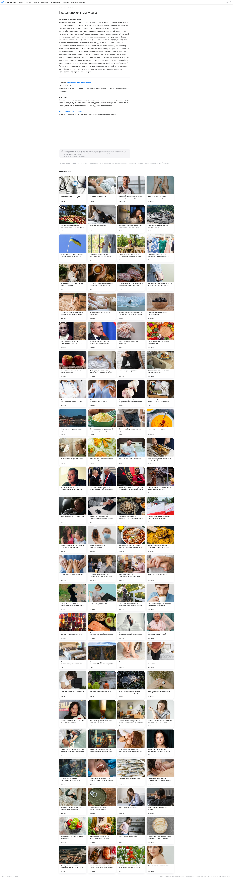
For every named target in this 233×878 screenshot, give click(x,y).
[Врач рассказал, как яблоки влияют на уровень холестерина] (72, 219)
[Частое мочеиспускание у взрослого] (160, 655)
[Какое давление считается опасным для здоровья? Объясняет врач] (72, 190)
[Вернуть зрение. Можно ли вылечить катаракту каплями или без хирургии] (131, 743)
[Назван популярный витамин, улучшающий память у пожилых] (131, 248)
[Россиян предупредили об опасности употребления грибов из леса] (131, 510)
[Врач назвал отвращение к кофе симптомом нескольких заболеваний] (160, 597)
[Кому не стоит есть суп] (160, 422)
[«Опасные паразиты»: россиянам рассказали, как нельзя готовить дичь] (131, 277)
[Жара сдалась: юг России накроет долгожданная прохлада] (160, 481)
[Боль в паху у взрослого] (102, 597)
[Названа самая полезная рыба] (131, 772)
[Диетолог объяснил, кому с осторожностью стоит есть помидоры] (102, 830)
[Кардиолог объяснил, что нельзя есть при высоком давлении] (102, 277)
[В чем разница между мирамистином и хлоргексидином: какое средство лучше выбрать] (102, 539)
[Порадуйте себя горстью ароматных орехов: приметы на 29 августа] (72, 859)
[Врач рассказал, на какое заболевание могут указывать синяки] (160, 190)
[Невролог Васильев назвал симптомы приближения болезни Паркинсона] (131, 597)
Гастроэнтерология (75, 7)
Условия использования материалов (174, 876)
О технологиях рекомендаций (204, 876)
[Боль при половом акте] (102, 219)
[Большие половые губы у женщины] (102, 190)
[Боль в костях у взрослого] (160, 568)
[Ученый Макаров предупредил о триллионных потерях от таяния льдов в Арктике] (131, 306)
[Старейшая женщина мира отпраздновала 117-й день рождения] (160, 626)
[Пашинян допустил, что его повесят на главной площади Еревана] (102, 335)
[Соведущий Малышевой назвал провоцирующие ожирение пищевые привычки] (160, 830)
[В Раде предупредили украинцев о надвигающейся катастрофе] (72, 248)
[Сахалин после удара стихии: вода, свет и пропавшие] (72, 422)
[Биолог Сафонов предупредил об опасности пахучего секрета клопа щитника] (160, 714)
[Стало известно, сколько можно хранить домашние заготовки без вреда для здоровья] (102, 859)
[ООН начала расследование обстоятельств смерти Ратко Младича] (72, 481)
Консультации (63, 7)
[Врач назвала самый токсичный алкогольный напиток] (102, 714)
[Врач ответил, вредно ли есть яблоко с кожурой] (72, 364)
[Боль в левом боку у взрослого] (131, 452)
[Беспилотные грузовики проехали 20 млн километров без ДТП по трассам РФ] (102, 655)
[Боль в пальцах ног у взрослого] (72, 568)
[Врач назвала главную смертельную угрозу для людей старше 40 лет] (102, 626)
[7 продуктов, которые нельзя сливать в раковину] (160, 364)
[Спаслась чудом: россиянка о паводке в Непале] (102, 685)
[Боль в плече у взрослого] (131, 801)
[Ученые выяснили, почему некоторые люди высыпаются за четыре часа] (131, 626)
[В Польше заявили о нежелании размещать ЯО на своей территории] (160, 510)
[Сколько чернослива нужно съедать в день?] (160, 306)
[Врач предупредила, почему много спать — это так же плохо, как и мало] (102, 364)
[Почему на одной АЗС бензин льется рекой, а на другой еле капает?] (102, 743)
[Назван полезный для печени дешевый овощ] (160, 335)
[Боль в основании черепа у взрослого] (160, 801)
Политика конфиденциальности (221, 876)
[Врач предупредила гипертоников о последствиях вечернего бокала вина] (131, 568)
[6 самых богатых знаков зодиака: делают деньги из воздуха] (131, 190)
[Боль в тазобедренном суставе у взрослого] (131, 422)
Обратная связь (190, 876)
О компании (8, 876)
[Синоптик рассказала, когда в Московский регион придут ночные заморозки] (131, 685)
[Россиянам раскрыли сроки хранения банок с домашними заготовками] (72, 626)
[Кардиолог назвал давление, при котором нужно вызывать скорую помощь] (72, 743)
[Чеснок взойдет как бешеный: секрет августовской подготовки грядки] (131, 393)
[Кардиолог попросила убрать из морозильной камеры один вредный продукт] (131, 219)
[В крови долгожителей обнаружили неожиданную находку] (72, 772)
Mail (3, 876)
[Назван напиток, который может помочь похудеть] (72, 277)
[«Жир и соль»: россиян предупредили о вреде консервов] (102, 801)
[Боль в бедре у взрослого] (131, 364)
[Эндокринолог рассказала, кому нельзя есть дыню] (102, 452)
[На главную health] (10, 2)
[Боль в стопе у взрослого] (131, 655)
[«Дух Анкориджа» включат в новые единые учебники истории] (102, 481)
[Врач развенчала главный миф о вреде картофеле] (160, 452)
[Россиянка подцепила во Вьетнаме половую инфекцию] (102, 248)
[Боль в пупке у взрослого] (131, 830)
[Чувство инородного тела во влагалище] (102, 306)
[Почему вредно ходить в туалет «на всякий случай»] (72, 452)
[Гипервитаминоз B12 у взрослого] (72, 510)
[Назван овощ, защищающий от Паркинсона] (72, 830)
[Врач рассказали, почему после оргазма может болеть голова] (72, 306)
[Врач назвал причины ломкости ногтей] (160, 685)
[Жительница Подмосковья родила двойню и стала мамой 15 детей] (160, 393)
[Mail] (2, 2)
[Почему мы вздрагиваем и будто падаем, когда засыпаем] (72, 801)
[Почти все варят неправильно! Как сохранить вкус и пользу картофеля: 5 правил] (102, 422)
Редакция (160, 876)
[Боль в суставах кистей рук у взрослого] (131, 335)
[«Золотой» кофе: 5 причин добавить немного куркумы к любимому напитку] (160, 539)
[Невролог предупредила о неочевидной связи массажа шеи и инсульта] (160, 772)
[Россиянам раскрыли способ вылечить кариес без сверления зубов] (102, 772)
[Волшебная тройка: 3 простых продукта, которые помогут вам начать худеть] (131, 539)
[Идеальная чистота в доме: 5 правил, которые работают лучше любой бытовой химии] (131, 714)
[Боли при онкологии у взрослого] (72, 685)
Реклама (15, 876)
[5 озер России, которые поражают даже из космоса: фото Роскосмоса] (72, 597)
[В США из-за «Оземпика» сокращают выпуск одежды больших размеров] (160, 248)
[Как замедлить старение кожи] (160, 859)
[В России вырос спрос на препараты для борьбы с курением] (102, 393)
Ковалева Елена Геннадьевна (79, 82)
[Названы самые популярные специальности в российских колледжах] (72, 393)
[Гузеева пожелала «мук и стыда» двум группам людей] (72, 714)
